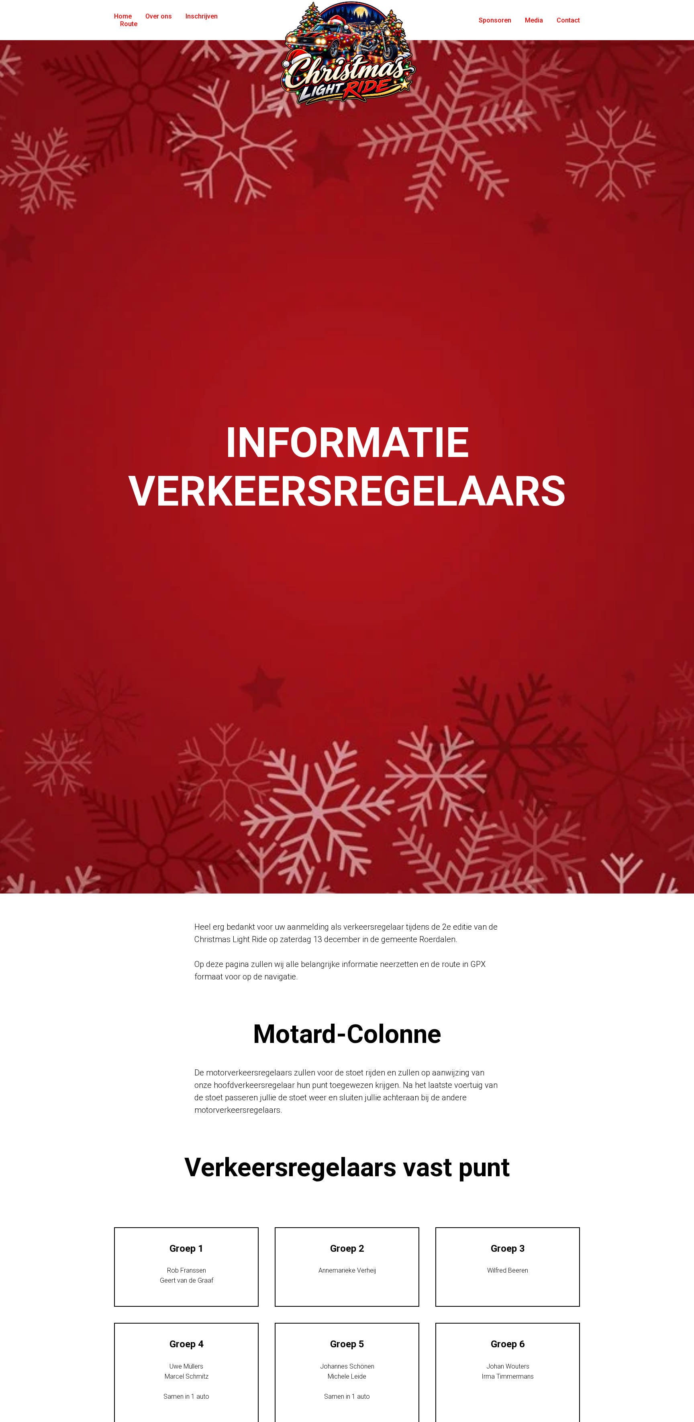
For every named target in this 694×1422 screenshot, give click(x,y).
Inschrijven (202, 16)
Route (128, 24)
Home (123, 16)
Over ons (158, 16)
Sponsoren (495, 20)
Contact (568, 20)
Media (534, 20)
